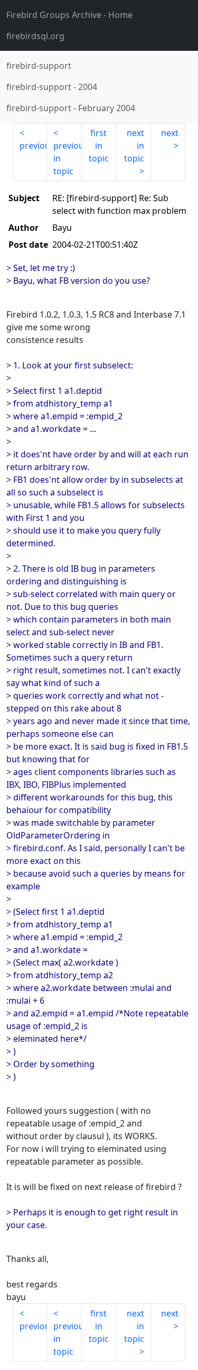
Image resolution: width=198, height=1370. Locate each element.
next (169, 133)
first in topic (99, 145)
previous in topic (67, 158)
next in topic (134, 145)
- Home (69, 15)
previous (33, 145)
